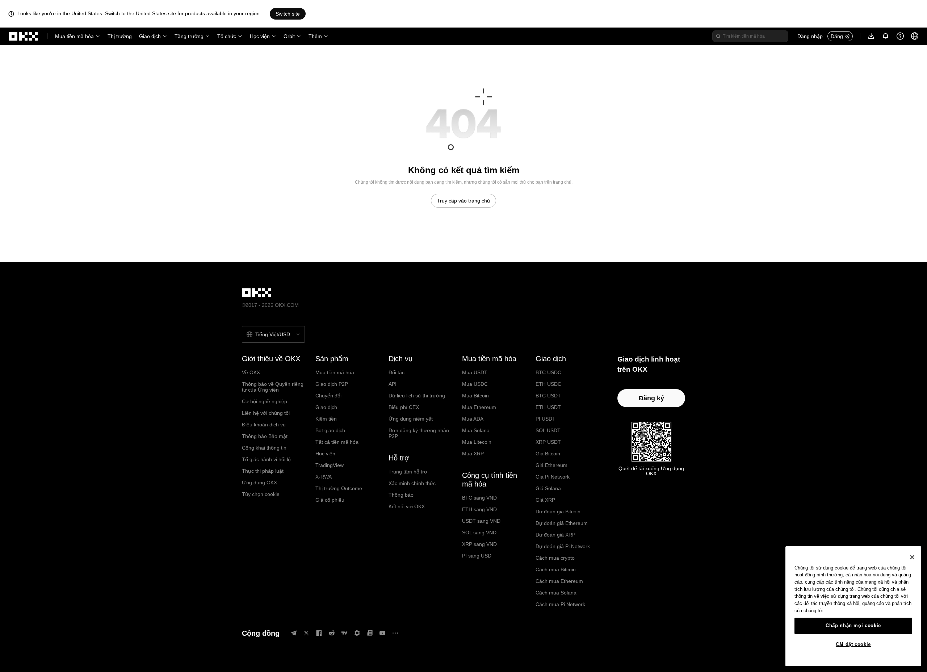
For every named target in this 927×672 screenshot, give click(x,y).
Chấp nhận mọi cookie (853, 625)
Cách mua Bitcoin (556, 569)
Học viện (260, 36)
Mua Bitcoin (475, 395)
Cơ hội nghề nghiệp (264, 401)
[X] (306, 633)
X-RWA (323, 477)
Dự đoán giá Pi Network (563, 546)
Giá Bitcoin (548, 453)
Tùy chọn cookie (261, 494)
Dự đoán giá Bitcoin (558, 511)
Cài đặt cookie (853, 644)
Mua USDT (474, 372)
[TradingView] (344, 633)
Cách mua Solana (556, 593)
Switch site (288, 14)
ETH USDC (548, 384)
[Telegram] (293, 633)
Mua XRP (473, 453)
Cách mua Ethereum (559, 581)
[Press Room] (369, 633)
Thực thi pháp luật (263, 471)
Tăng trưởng (189, 36)
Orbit (289, 36)
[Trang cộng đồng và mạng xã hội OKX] (395, 633)
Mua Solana (476, 430)
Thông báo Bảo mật (265, 436)
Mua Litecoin (476, 442)
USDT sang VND (481, 521)
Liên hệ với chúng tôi (266, 413)
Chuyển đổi (328, 395)
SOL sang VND (479, 532)
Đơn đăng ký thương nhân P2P (419, 433)
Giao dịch (150, 36)
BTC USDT (548, 395)
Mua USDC (475, 384)
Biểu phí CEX (404, 407)
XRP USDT (548, 442)
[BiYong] (357, 633)
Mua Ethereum (479, 407)
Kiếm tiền (326, 419)
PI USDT (545, 419)
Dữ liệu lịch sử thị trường (417, 395)
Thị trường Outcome (338, 488)
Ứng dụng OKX (259, 482)
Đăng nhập (810, 36)
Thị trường (120, 36)
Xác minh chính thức (412, 483)
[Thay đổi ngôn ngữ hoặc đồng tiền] (914, 36)
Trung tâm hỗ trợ (408, 472)
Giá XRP (545, 500)
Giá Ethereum (551, 465)
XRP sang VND (479, 544)
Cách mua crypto (555, 558)
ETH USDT (548, 407)
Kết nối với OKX (407, 506)
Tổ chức (226, 36)
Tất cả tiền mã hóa (336, 442)
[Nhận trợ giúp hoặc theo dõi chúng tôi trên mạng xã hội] (900, 36)
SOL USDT (548, 430)
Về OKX (251, 372)
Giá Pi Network (553, 477)
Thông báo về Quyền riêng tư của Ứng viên (272, 387)
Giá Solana (548, 488)
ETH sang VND (479, 509)
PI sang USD (476, 556)
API (393, 384)
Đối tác (396, 372)
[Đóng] (912, 557)
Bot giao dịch (330, 430)
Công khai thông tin (264, 448)
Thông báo (401, 495)
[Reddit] (331, 633)
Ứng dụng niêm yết (411, 419)
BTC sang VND (479, 498)
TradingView (329, 465)
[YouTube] (382, 633)
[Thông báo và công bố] (885, 36)
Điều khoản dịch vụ (264, 424)
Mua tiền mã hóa (74, 36)
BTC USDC (548, 372)
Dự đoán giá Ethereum (562, 523)
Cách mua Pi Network (560, 604)
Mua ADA (472, 419)
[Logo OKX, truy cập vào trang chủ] (23, 36)
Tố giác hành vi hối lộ (266, 459)
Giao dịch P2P (331, 384)
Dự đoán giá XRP (555, 535)
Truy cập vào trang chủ (463, 201)
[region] (853, 606)
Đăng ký (840, 36)
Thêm (315, 36)
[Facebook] (319, 633)
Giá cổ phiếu (329, 500)
